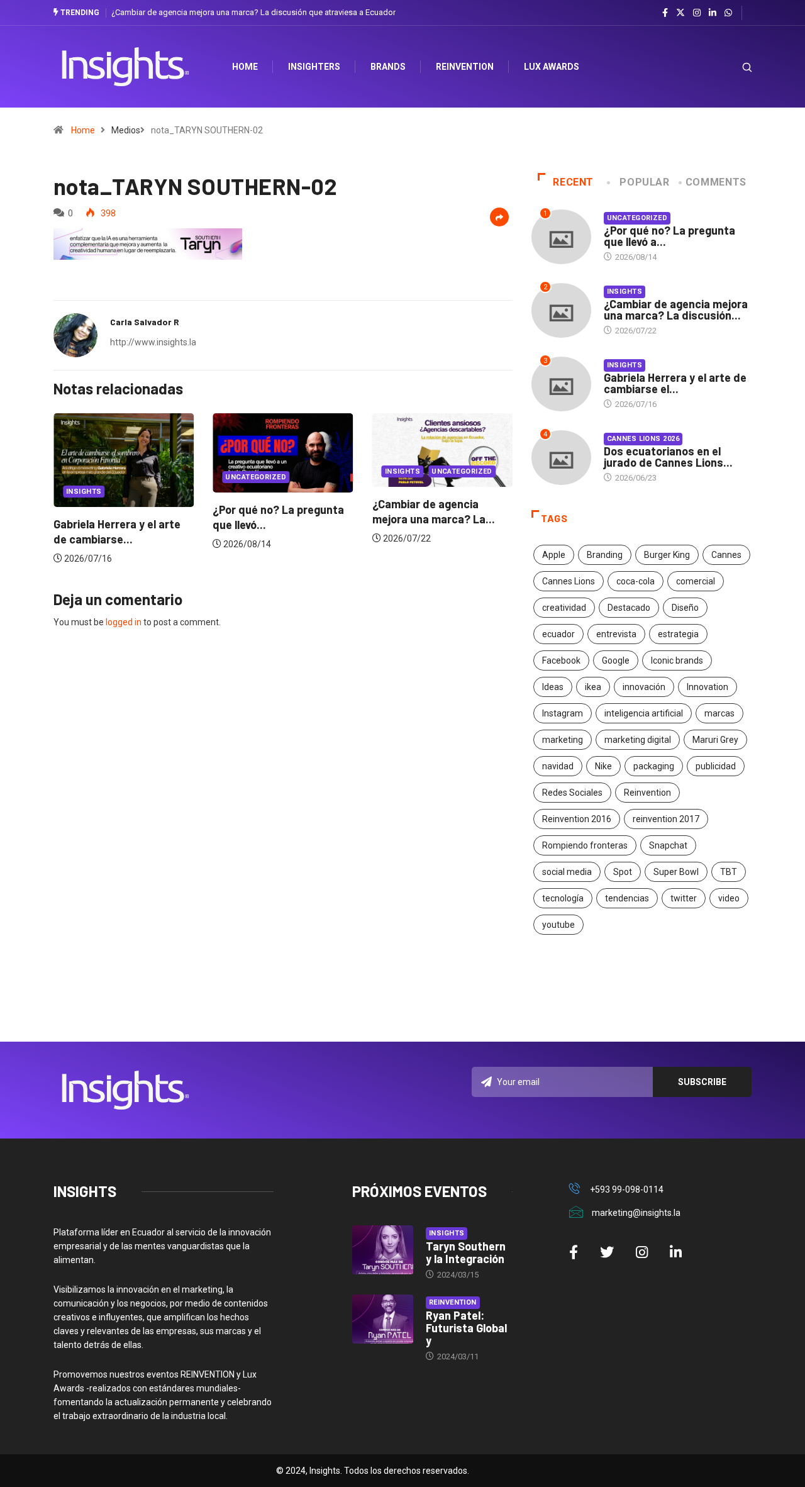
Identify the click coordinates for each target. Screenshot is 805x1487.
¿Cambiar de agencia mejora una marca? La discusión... (676, 309)
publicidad (716, 766)
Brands (388, 67)
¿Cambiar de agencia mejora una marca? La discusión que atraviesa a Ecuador (253, 12)
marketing (562, 740)
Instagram (562, 713)
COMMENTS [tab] (716, 182)
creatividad (564, 608)
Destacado (629, 608)
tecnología (563, 898)
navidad (558, 766)
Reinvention (465, 67)
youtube (558, 925)
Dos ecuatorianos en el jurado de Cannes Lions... (668, 456)
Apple (553, 555)
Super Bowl (676, 872)
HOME (245, 67)
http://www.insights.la (153, 342)
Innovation (707, 687)
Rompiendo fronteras (585, 845)
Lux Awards (551, 67)
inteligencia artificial (643, 713)
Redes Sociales (572, 793)
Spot (622, 872)
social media (567, 872)
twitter (683, 898)
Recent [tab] (573, 182)
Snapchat (668, 845)
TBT (728, 872)
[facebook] (665, 13)
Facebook (561, 660)
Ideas (553, 687)
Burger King (667, 555)
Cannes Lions (568, 581)
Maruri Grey (715, 740)
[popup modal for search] (731, 67)
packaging (653, 766)
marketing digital (637, 740)
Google (616, 660)
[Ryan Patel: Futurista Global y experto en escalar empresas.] (382, 1319)
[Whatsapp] (728, 13)
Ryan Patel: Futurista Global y (466, 1327)
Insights (84, 491)
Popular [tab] (644, 182)
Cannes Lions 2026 (643, 439)
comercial (695, 581)
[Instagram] (697, 13)
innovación (644, 687)
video (729, 898)
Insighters (314, 67)
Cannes (726, 555)
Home (83, 130)
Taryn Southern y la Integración (466, 1252)
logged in (124, 622)
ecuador (558, 634)
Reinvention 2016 (576, 819)
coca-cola (635, 581)
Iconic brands (677, 660)
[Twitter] (680, 12)
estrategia (678, 634)
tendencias (627, 898)
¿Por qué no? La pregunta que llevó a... (669, 235)
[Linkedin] (712, 13)
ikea (593, 687)
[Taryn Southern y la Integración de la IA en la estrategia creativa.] (382, 1249)
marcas (719, 713)
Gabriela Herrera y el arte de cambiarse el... (675, 383)
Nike (603, 766)
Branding (605, 555)
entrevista (616, 634)
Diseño (685, 608)
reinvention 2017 (666, 819)
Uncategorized (255, 477)
